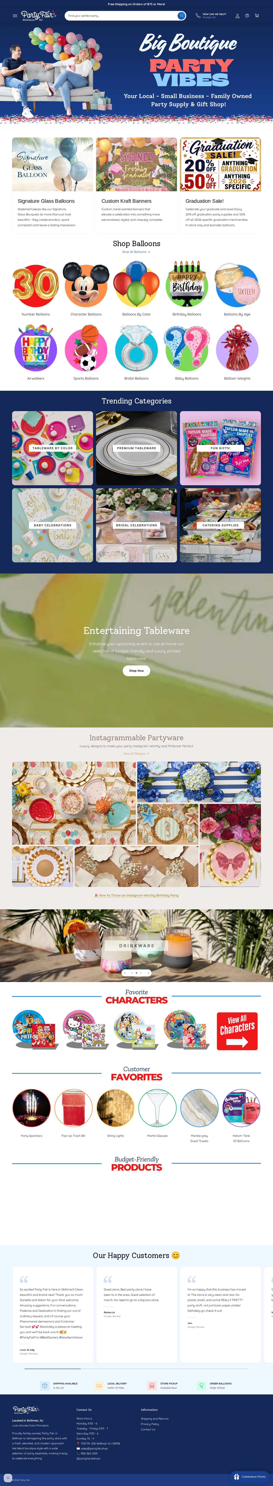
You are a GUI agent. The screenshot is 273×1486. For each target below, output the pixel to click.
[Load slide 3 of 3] (141, 973)
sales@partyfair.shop (94, 1448)
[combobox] (125, 15)
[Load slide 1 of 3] (132, 973)
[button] (15, 15)
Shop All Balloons (134, 252)
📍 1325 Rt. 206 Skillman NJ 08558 (98, 1443)
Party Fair (24, 1480)
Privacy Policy (150, 1424)
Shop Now (136, 671)
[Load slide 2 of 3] (136, 973)
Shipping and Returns (154, 1418)
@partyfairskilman (88, 1458)
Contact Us (148, 1429)
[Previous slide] (125, 973)
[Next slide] (148, 973)
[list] (136, 185)
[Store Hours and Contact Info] (247, 15)
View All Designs (134, 753)
